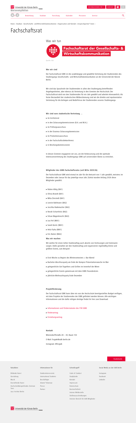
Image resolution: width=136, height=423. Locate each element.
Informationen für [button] (95, 7)
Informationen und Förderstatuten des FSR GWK (67, 308)
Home (13, 24)
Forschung (56, 15)
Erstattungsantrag (55, 317)
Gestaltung (14, 376)
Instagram (102, 373)
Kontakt (110, 7)
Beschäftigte (44, 379)
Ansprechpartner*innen (86, 24)
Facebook (102, 376)
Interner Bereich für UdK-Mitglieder (82, 399)
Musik (13, 379)
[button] (123, 15)
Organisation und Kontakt (67, 24)
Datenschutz (74, 386)
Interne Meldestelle (77, 392)
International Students (48, 376)
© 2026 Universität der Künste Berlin (22, 408)
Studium (43, 15)
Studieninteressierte (47, 373)
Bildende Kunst (16, 373)
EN (123, 7)
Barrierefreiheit (75, 389)
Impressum (73, 383)
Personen (82, 15)
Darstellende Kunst (17, 383)
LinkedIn (102, 379)
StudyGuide (117, 359)
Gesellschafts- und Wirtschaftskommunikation (40, 24)
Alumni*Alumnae (46, 383)
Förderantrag (53, 312)
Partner (42, 389)
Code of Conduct (75, 373)
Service (95, 15)
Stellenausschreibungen (78, 395)
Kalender (69, 15)
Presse (42, 386)
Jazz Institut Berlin (17, 391)
